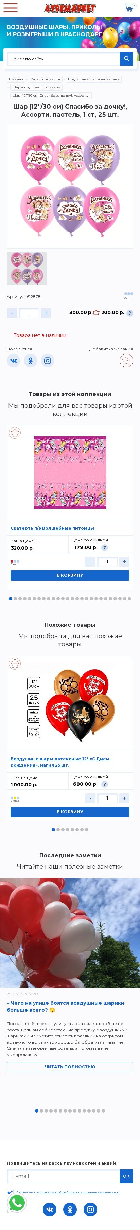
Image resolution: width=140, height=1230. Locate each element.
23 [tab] (115, 598)
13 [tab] (67, 598)
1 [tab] (10, 598)
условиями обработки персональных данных (77, 1192)
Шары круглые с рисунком (36, 87)
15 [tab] (77, 598)
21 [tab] (105, 598)
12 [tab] (63, 598)
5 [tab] (29, 598)
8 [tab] (44, 598)
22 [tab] (110, 598)
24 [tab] (120, 598)
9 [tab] (48, 598)
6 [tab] (34, 598)
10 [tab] (53, 598)
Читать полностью (70, 1067)
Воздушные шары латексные (94, 79)
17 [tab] (86, 598)
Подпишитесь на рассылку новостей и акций (61, 1163)
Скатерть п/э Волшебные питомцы (52, 528)
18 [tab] (91, 598)
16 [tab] (82, 598)
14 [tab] (72, 598)
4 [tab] (25, 598)
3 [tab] (20, 598)
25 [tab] (124, 598)
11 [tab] (58, 598)
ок (126, 1176)
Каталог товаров (45, 79)
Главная (16, 79)
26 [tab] (129, 598)
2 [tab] (15, 598)
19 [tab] (96, 598)
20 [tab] (101, 598)
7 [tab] (39, 598)
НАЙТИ (126, 59)
